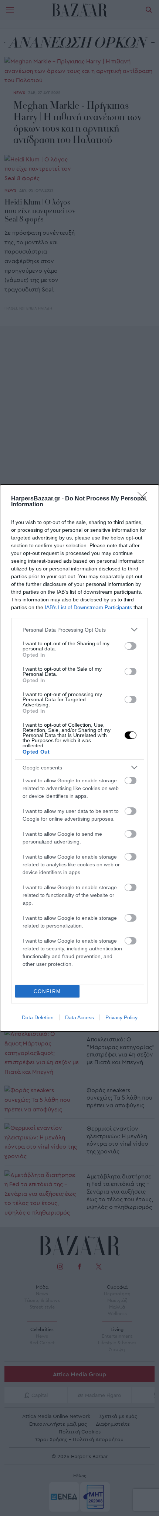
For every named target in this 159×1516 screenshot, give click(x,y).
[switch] (130, 646)
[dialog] (79, 758)
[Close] (145, 499)
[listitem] (79, 629)
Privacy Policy (121, 1017)
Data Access (79, 1017)
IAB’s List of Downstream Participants (88, 607)
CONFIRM (47, 991)
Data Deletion (38, 1017)
